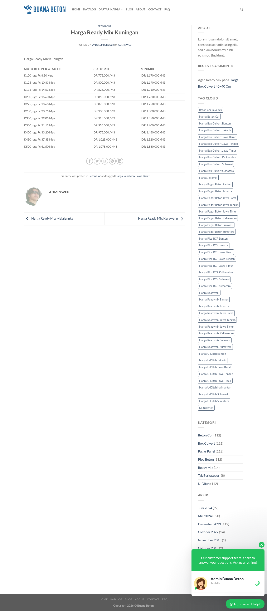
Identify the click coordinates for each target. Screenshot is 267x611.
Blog (129, 9)
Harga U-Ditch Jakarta (213, 360)
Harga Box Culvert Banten (215, 123)
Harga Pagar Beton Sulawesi (216, 225)
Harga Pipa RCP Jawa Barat (216, 252)
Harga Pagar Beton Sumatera (216, 231)
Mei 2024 (205, 516)
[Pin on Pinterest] (112, 161)
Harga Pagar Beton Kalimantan (218, 218)
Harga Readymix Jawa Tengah (217, 320)
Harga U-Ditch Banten (212, 353)
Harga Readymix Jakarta (214, 306)
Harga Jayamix (208, 177)
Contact (155, 9)
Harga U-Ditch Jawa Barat (215, 367)
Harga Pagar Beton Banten (215, 184)
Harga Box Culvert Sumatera (216, 170)
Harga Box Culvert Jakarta (215, 130)
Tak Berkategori (209, 475)
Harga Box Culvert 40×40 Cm (218, 83)
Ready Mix (205, 467)
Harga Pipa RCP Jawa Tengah (217, 258)
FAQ (167, 9)
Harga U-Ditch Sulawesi (213, 394)
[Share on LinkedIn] (119, 161)
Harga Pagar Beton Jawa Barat (217, 198)
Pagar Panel (206, 451)
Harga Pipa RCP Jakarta (213, 245)
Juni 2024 (205, 508)
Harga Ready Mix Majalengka (52, 218)
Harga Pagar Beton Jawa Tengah (218, 204)
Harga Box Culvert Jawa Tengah (218, 143)
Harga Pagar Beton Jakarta (215, 191)
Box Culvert (206, 443)
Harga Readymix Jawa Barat (132, 176)
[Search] (241, 9)
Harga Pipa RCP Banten (213, 238)
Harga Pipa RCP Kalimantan (216, 272)
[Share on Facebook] (89, 161)
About (140, 9)
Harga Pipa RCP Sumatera (215, 286)
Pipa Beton (206, 459)
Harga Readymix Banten (213, 299)
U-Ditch (204, 483)
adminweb (124, 44)
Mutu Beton (206, 408)
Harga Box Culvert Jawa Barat (217, 137)
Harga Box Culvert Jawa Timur (217, 150)
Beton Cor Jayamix (210, 110)
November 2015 (209, 540)
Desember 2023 (209, 524)
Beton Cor (105, 26)
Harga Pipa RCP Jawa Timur (216, 265)
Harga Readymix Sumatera (215, 346)
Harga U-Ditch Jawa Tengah (216, 374)
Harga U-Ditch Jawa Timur (215, 380)
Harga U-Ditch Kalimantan (215, 387)
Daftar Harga (109, 9)
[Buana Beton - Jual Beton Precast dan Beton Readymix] (45, 9)
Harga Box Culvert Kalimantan (217, 157)
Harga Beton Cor (209, 116)
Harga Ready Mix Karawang (158, 218)
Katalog (89, 9)
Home (76, 9)
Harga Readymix (209, 292)
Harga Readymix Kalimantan (216, 333)
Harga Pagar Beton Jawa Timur (218, 211)
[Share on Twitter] (97, 161)
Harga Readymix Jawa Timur (216, 326)
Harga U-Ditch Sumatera (214, 401)
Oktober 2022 (208, 532)
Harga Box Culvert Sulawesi (216, 164)
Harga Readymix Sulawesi (214, 340)
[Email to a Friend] (104, 161)
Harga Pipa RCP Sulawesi (214, 279)
